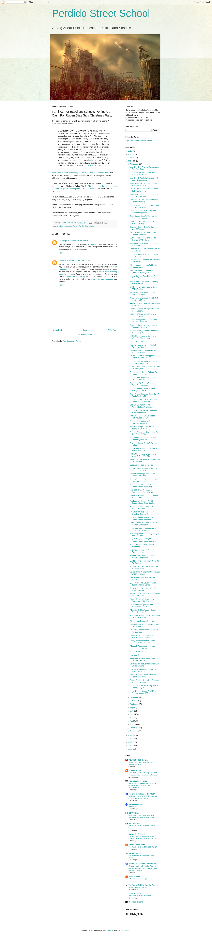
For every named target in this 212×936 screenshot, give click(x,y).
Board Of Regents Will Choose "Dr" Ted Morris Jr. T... (143, 546)
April (132, 721)
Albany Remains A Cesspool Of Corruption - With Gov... (142, 600)
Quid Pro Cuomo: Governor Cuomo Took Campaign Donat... (143, 584)
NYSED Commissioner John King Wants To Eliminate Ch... (143, 337)
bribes (61, 226)
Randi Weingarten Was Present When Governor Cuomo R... (145, 480)
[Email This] (95, 222)
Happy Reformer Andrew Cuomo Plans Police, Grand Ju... (142, 642)
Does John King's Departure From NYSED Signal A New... (143, 529)
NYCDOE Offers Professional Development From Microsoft (142, 491)
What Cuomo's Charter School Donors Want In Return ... (145, 595)
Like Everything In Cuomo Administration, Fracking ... (141, 406)
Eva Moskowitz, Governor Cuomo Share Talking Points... (143, 557)
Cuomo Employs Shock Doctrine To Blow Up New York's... (143, 362)
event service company (76, 277)
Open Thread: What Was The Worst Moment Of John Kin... (143, 524)
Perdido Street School (101, 13)
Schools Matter (134, 771)
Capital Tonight (134, 853)
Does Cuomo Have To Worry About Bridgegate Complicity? (143, 217)
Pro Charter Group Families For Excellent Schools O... (142, 513)
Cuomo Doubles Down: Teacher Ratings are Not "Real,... (142, 390)
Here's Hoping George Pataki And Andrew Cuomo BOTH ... (143, 692)
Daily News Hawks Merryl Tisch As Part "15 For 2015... (143, 469)
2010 (130, 746)
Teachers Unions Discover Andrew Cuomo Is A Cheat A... (143, 326)
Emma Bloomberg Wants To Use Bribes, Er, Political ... (142, 475)
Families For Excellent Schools (83, 226)
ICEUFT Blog (133, 813)
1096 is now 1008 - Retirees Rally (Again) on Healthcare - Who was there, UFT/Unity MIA (142, 786)
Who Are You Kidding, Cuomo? (142, 621)
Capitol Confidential (136, 834)
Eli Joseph (63, 241)
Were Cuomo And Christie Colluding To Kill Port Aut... (144, 283)
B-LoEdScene (134, 877)
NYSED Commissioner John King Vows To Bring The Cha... (143, 455)
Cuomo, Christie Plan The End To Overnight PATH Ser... (143, 239)
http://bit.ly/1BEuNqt (92, 165)
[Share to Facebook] (103, 222)
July (132, 711)
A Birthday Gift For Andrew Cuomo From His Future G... (143, 611)
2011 (130, 742)
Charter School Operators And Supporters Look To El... (141, 606)
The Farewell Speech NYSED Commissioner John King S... (142, 502)
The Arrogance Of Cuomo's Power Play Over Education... (143, 351)
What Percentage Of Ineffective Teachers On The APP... (142, 428)
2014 (130, 161)
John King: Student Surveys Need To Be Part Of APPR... (144, 659)
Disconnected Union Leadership (139, 896)
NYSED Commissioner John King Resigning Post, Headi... (143, 551)
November (134, 698)
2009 (130, 749)
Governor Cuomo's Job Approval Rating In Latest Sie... (142, 357)
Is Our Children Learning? (137, 879)
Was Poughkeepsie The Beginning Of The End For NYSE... (144, 535)
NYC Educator (134, 824)
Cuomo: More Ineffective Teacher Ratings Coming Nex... (143, 422)
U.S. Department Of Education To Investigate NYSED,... (143, 670)
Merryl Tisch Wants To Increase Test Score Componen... (144, 179)
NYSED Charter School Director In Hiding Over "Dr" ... (143, 676)
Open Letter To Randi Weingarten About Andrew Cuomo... (143, 384)
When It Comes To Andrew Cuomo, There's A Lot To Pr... (143, 184)
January (133, 731)
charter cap (68, 226)
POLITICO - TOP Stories (138, 760)
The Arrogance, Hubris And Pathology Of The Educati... (144, 625)
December (134, 164)
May (132, 718)
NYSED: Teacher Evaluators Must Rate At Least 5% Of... (143, 417)
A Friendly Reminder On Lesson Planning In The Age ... (142, 647)
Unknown (62, 261)
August (133, 708)
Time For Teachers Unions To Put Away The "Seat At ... (143, 346)
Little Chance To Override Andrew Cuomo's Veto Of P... (143, 234)
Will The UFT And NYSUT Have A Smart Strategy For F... (143, 315)
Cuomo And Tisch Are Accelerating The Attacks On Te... (143, 411)
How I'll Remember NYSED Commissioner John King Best (143, 540)
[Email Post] (90, 222)
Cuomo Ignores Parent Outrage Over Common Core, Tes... (144, 373)
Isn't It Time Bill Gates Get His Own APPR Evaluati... (143, 288)
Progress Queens (135, 902)
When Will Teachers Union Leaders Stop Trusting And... (143, 195)
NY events (92, 244)
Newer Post (57, 330)
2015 (130, 158)
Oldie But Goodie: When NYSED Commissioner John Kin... (142, 518)
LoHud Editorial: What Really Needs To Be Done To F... (144, 190)
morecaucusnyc (135, 894)
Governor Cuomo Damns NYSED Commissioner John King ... (143, 486)
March (132, 725)
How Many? (134, 655)
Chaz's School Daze (136, 845)
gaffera (110, 930)
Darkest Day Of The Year (139, 342)
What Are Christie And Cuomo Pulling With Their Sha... (144, 244)
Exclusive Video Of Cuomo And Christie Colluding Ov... (142, 272)
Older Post (112, 330)
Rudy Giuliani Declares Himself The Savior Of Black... (144, 567)
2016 (130, 154)
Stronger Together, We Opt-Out (139, 887)
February (134, 728)
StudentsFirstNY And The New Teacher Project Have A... (141, 636)
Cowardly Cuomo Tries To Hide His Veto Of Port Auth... (143, 228)
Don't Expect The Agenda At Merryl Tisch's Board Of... (143, 450)
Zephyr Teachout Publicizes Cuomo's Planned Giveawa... (144, 681)
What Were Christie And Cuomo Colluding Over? (142, 293)
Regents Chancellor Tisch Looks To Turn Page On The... (144, 433)
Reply (61, 253)
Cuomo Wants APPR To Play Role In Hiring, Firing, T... (144, 687)
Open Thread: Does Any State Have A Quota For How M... (144, 395)
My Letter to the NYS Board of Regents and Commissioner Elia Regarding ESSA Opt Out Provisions (142, 868)
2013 (130, 735)
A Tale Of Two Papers (138, 652)
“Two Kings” (132, 807)
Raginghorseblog (135, 804)
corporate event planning (103, 279)
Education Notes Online (138, 781)
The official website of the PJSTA (141, 794)
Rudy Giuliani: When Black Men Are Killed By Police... (144, 589)
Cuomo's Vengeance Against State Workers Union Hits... (143, 321)
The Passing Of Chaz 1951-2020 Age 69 (142, 847)
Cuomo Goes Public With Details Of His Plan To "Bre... (143, 379)
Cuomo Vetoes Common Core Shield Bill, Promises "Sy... (144, 206)
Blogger (127, 930)
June (132, 714)
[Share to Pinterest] (106, 222)
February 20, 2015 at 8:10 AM (78, 261)
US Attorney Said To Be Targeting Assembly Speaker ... (143, 212)
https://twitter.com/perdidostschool (138, 141)
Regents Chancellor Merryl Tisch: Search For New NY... (143, 508)
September (134, 704)
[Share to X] (100, 222)
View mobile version (84, 335)
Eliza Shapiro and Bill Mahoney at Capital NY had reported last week (80, 173)
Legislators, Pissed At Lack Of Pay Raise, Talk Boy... (143, 223)
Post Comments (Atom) (72, 341)
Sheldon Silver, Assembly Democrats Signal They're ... (144, 332)
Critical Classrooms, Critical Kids (142, 864)
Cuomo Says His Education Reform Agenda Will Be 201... (143, 173)
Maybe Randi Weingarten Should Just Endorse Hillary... (145, 573)
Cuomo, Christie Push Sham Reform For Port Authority (144, 255)
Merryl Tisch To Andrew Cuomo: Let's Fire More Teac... (144, 168)
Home (84, 330)
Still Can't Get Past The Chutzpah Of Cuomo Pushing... (144, 201)
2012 (130, 739)
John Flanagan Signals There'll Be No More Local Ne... (145, 299)
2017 (130, 151)
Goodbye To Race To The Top (141, 465)
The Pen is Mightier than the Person (142, 885)
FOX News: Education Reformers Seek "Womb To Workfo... (145, 617)
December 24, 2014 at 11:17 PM (80, 241)
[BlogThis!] (97, 222)
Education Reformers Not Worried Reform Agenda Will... (143, 439)
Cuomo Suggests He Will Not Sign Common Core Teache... (143, 400)
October (133, 701)
